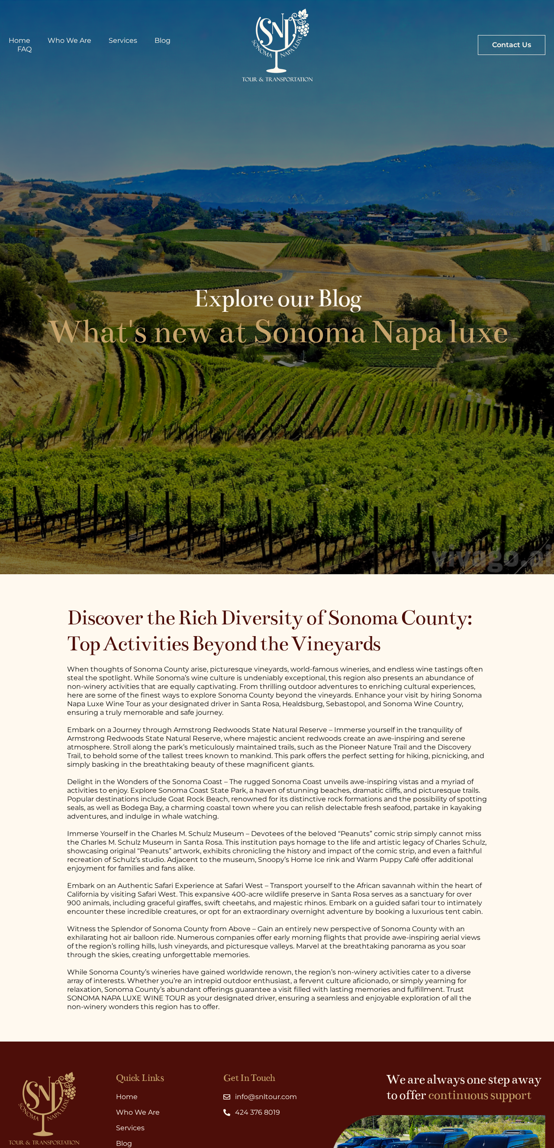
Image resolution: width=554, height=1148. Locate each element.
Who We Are (69, 40)
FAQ (24, 49)
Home (19, 40)
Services (123, 40)
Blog (163, 40)
